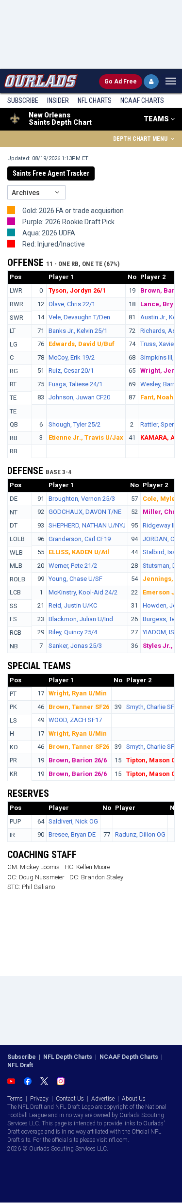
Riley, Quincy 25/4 (73, 632)
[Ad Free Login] (151, 81)
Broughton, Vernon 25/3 (82, 498)
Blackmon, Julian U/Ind (81, 619)
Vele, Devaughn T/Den (79, 317)
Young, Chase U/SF (75, 578)
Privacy (39, 1098)
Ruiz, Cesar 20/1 (71, 370)
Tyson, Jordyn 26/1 (77, 290)
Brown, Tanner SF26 (79, 706)
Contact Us (70, 1098)
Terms (15, 1098)
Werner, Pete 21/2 (73, 565)
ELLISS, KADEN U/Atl (79, 552)
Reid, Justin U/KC (73, 605)
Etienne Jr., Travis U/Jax (86, 437)
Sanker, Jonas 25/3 (75, 645)
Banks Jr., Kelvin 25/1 (78, 330)
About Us (134, 1098)
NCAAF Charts (142, 100)
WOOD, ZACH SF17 (75, 720)
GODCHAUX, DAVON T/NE (85, 511)
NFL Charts (95, 100)
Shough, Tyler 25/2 (74, 424)
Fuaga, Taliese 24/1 (75, 384)
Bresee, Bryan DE (72, 834)
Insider (58, 100)
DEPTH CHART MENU (141, 138)
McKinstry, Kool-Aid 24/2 (83, 592)
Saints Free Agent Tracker (51, 173)
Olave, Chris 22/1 (72, 304)
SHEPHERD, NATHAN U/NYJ (87, 525)
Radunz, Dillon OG (140, 834)
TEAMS (157, 119)
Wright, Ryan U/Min (78, 693)
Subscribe (22, 100)
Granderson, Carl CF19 (80, 539)
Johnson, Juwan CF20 (79, 397)
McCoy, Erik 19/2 (72, 357)
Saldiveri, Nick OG (73, 821)
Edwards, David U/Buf (82, 343)
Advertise (103, 1098)
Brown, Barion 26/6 (78, 760)
